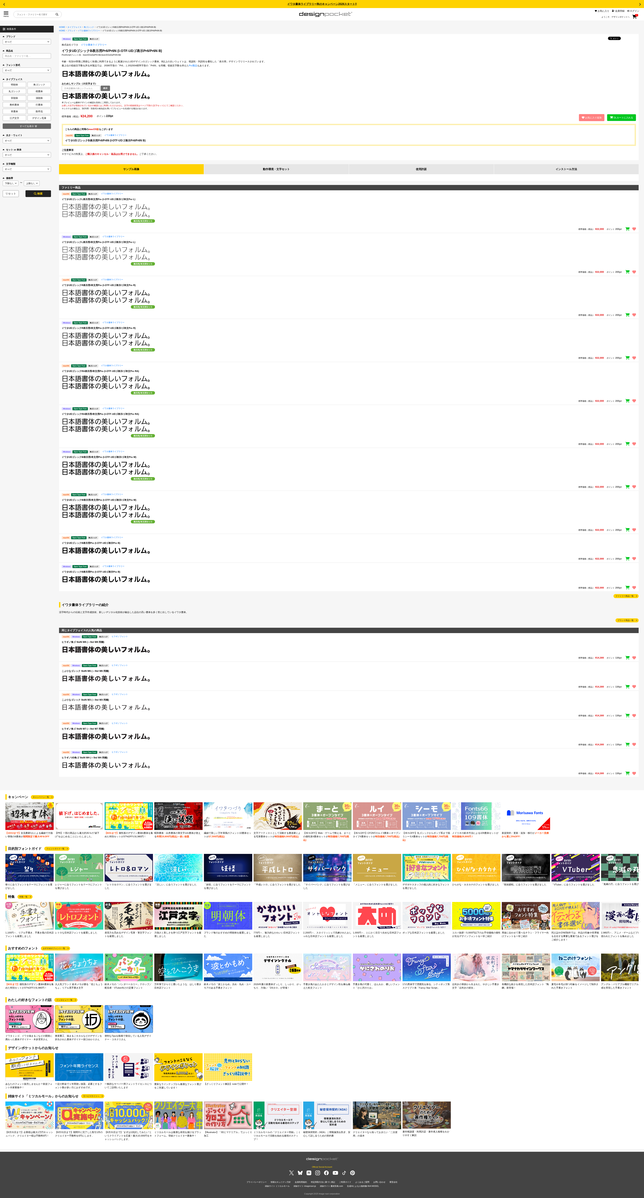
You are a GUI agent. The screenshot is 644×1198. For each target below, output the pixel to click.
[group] (29, 820)
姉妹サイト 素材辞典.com (331, 1186)
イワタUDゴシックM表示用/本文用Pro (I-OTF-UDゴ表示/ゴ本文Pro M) (99, 457)
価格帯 (9, 178)
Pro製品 (193, 65)
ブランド (10, 36)
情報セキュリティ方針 (281, 1182)
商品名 (9, 50)
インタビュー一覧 (64, 1000)
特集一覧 (23, 897)
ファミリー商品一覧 (624, 596)
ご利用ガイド (345, 1182)
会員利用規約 (301, 1182)
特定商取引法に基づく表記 (323, 1182)
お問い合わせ (379, 1182)
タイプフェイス (74, 27)
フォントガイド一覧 (55, 849)
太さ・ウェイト (14, 135)
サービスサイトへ (91, 1096)
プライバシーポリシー (257, 1182)
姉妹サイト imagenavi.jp (305, 1186)
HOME (62, 27)
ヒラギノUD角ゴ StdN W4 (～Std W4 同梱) (85, 757)
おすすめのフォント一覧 (54, 948)
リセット (10, 193)
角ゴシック (89, 27)
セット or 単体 (13, 149)
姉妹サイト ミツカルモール (277, 1186)
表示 (105, 88)
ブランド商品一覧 (626, 620)
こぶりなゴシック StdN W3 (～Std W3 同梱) (85, 699)
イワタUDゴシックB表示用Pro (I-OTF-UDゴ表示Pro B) (91, 543)
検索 (40, 193)
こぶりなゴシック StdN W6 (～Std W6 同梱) (85, 671)
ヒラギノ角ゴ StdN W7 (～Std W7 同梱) (83, 728)
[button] (4, 4)
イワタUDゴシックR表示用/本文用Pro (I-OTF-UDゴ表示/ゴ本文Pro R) (99, 285)
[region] (349, 96)
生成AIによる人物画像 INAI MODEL (363, 1186)
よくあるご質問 (362, 1182)
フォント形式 (13, 65)
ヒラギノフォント (120, 636)
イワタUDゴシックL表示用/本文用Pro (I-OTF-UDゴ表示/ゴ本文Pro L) (98, 199)
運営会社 (393, 1182)
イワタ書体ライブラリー (89, 31)
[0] (634, 18)
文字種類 (10, 164)
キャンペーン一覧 (41, 797)
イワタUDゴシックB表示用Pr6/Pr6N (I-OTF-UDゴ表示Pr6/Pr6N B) (105, 140)
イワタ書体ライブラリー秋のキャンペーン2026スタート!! (322, 4)
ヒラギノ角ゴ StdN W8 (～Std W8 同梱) (83, 642)
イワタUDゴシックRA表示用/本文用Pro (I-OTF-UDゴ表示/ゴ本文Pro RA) (100, 371)
